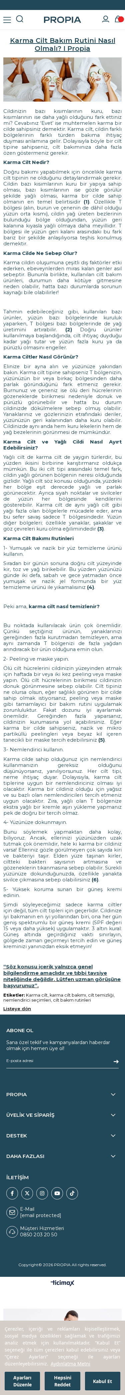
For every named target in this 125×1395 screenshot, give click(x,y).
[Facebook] (12, 1193)
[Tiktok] (72, 1193)
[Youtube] (57, 1193)
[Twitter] (27, 1193)
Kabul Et (102, 1381)
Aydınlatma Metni (70, 1363)
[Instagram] (42, 1193)
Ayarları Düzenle (22, 1381)
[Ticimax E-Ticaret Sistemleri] (62, 1283)
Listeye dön (17, 1008)
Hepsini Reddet (62, 1381)
